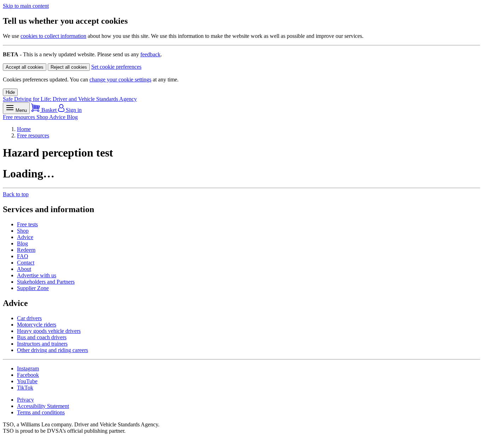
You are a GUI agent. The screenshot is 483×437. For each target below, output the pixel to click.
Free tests (27, 224)
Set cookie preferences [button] (116, 67)
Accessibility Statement (43, 406)
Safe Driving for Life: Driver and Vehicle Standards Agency (70, 99)
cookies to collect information (53, 36)
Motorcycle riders (36, 325)
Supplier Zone (33, 288)
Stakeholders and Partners (46, 282)
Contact (25, 263)
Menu (20, 110)
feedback (150, 54)
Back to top (16, 194)
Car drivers (29, 318)
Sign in (73, 110)
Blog (72, 117)
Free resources (19, 117)
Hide (10, 92)
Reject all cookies (69, 67)
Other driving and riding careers (52, 350)
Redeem (26, 250)
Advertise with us (36, 275)
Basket (49, 110)
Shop (42, 117)
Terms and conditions (41, 412)
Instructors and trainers (42, 344)
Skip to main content (26, 6)
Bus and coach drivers (41, 337)
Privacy (25, 400)
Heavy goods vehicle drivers (49, 331)
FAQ (22, 256)
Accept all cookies (24, 67)
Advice (58, 117)
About (24, 269)
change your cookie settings (120, 79)
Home (24, 129)
